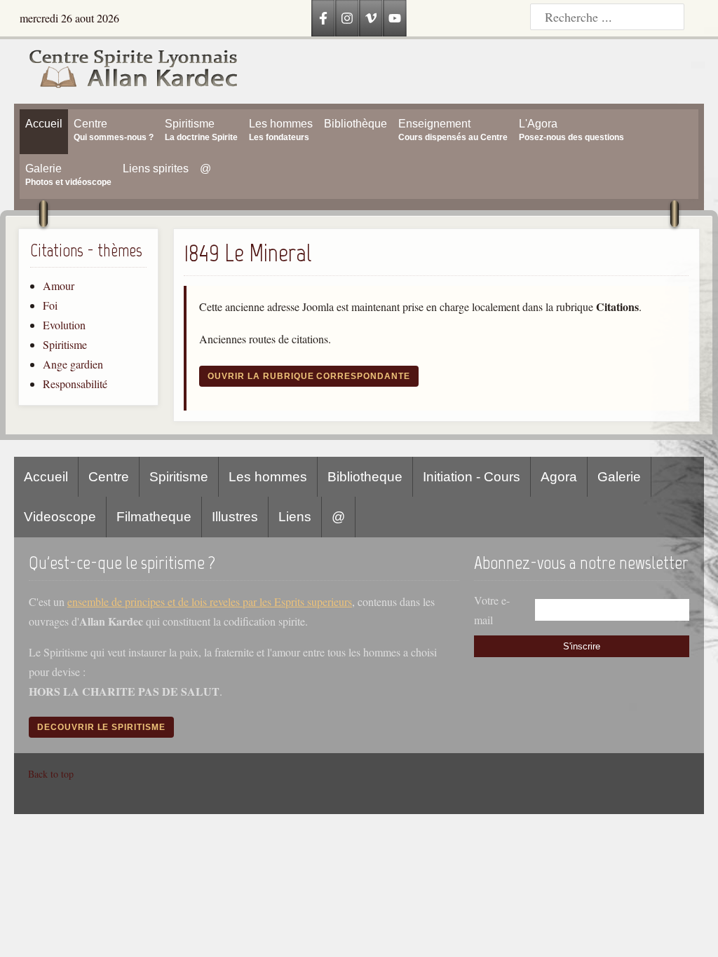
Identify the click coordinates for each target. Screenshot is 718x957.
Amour (58, 285)
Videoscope (60, 516)
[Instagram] (347, 18)
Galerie (619, 476)
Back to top (51, 773)
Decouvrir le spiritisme (101, 727)
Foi (50, 305)
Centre (108, 476)
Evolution (64, 324)
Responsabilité (75, 383)
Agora (559, 476)
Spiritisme (65, 344)
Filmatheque (153, 516)
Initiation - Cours (471, 476)
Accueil (46, 476)
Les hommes (268, 476)
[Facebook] (323, 18)
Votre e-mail (492, 610)
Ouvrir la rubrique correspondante (309, 376)
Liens (294, 516)
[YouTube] (395, 18)
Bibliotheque (364, 476)
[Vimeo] (371, 18)
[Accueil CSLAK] (126, 71)
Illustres (235, 516)
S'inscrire (581, 646)
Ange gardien (73, 364)
